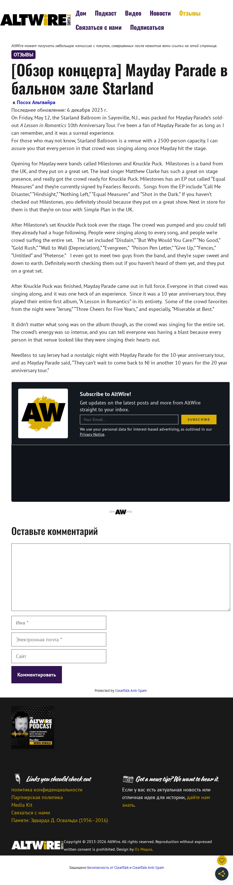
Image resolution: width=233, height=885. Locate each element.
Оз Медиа (143, 849)
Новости (160, 12)
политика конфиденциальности (46, 789)
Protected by (121, 690)
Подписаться (147, 26)
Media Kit (21, 805)
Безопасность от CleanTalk (108, 867)
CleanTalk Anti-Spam (131, 690)
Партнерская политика (37, 797)
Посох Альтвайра (36, 102)
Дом (81, 12)
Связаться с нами (99, 26)
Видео (133, 12)
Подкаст (105, 12)
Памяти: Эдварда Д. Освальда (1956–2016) (59, 820)
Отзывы (190, 12)
